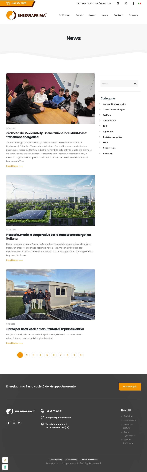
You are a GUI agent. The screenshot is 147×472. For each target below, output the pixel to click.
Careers (133, 15)
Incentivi (107, 153)
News (105, 15)
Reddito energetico (112, 137)
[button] (139, 3)
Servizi (79, 15)
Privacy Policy (56, 460)
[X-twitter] (14, 422)
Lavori (92, 15)
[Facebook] (8, 422)
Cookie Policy (71, 460)
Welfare (107, 115)
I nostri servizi (130, 420)
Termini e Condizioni (89, 460)
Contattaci (128, 416)
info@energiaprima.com (58, 417)
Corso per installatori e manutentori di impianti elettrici (45, 329)
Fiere (105, 142)
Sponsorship (109, 148)
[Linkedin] (19, 422)
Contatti (118, 15)
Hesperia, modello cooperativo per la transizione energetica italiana (48, 237)
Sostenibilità (109, 120)
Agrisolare (108, 131)
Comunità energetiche (114, 104)
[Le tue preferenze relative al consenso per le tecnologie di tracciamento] (5, 467)
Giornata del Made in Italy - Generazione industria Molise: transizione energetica (46, 135)
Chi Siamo (64, 15)
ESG (105, 126)
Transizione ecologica (114, 109)
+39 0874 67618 (18, 3)
